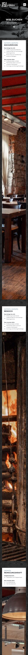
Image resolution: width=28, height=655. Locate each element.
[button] (24, 4)
